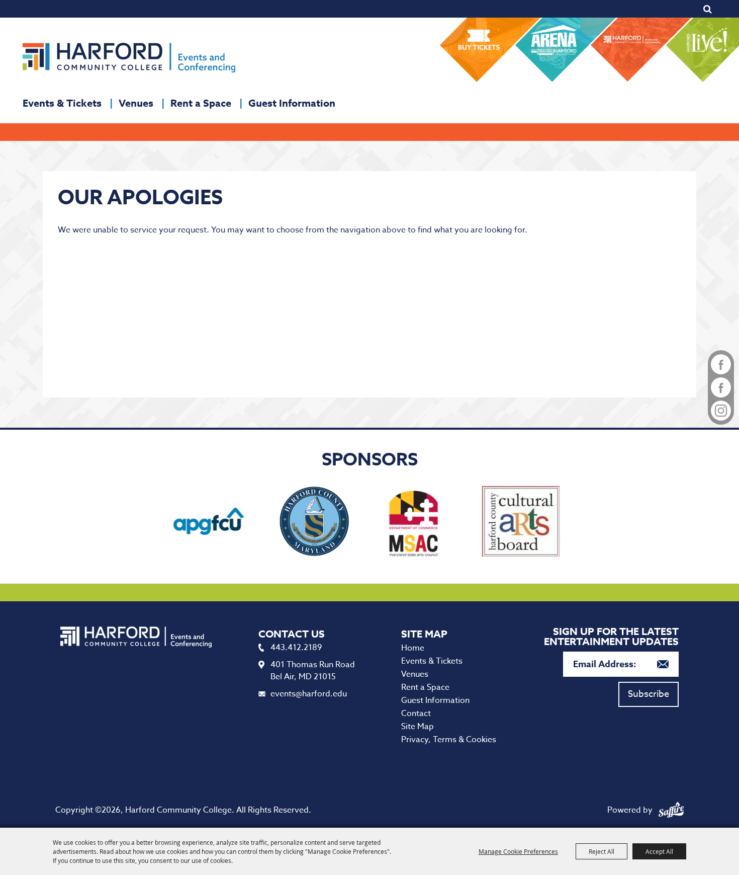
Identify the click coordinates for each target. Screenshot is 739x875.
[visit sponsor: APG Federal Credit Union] (208, 523)
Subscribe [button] (648, 694)
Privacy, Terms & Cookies (448, 740)
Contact (416, 713)
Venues (136, 103)
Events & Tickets (62, 103)
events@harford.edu (308, 694)
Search (707, 9)
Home (412, 648)
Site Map (417, 727)
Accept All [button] (659, 851)
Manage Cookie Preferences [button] (518, 851)
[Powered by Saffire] (671, 810)
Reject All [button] (601, 851)
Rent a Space (200, 103)
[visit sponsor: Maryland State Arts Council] (416, 523)
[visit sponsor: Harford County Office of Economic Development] (314, 523)
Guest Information (291, 103)
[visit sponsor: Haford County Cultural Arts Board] (521, 523)
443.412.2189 (296, 648)
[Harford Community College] (129, 57)
